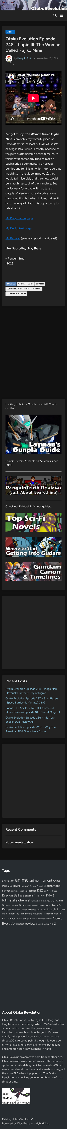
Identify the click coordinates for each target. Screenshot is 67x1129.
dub (22, 895)
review (30, 923)
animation (8, 880)
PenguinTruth (35, 1024)
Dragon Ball (10, 895)
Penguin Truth (24, 58)
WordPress (23, 1123)
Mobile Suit (48, 914)
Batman (25, 885)
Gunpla (22, 905)
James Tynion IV (53, 905)
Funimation (35, 901)
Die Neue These (50, 891)
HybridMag (42, 1123)
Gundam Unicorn (10, 905)
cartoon (6, 890)
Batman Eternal (36, 886)
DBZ (40, 890)
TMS (51, 924)
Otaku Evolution (16, 293)
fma (36, 895)
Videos (10, 32)
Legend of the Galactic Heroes (21, 909)
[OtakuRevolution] (33, 4)
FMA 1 (42, 896)
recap (20, 923)
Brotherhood (51, 885)
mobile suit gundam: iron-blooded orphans (34, 919)
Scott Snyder (42, 924)
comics (32, 890)
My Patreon (12, 238)
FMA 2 (50, 895)
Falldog (48, 1020)
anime (21, 284)
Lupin (30, 284)
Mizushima (37, 914)
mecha (28, 913)
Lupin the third (32, 289)
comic (14, 891)
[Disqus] (33, 355)
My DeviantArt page (18, 228)
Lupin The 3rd (14, 289)
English (29, 895)
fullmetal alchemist (16, 900)
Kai (4, 909)
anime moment (40, 880)
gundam (57, 900)
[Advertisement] (33, 632)
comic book (22, 891)
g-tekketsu (45, 901)
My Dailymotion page (19, 218)
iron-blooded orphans (35, 905)
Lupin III (40, 284)
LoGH (39, 909)
